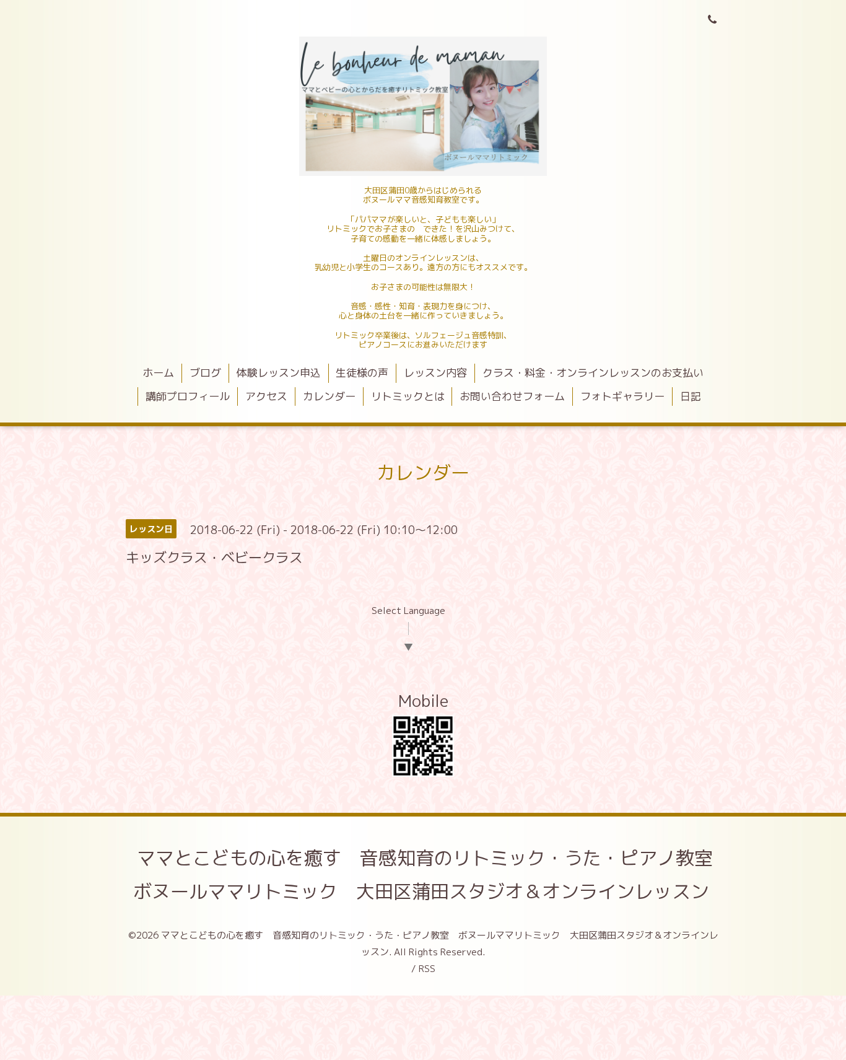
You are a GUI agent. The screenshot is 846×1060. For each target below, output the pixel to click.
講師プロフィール (188, 396)
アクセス (266, 396)
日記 (690, 396)
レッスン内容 (435, 373)
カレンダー (329, 396)
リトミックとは (408, 396)
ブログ (205, 373)
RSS (427, 968)
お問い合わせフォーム (512, 396)
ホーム (158, 373)
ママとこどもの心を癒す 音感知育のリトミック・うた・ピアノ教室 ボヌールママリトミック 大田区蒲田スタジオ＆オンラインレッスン (432, 875)
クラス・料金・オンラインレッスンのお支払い (593, 373)
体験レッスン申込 (279, 373)
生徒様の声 (362, 373)
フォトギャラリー (622, 396)
